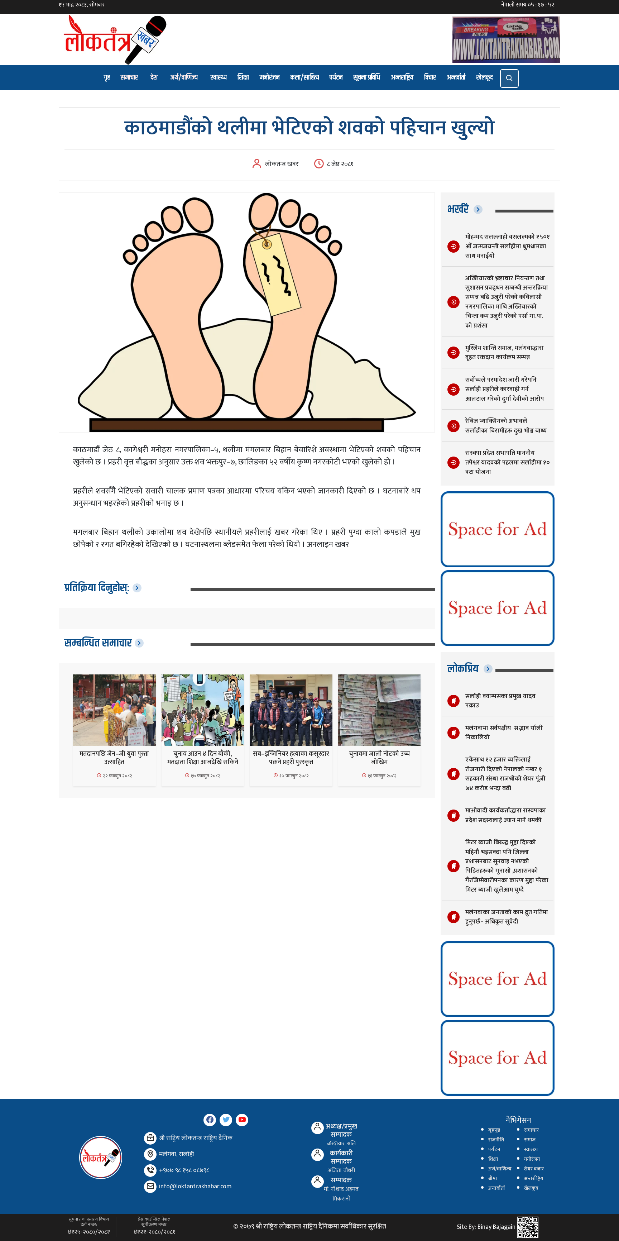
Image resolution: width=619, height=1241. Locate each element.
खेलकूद (484, 77)
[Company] (150, 1138)
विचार (430, 77)
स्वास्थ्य (218, 77)
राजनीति (496, 1140)
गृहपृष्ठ (494, 1130)
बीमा (492, 1178)
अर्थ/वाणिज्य (184, 77)
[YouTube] (242, 1120)
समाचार (129, 77)
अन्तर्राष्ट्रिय (533, 1178)
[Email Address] (150, 1186)
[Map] (150, 1154)
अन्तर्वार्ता (456, 77)
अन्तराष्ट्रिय (402, 77)
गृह (107, 77)
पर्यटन (336, 77)
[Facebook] (209, 1120)
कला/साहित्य (305, 77)
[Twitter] (226, 1120)
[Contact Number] (150, 1170)
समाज (530, 1140)
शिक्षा (243, 77)
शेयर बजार (534, 1169)
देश (154, 77)
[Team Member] (317, 1128)
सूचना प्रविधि (367, 77)
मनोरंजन (270, 77)
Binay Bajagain (496, 1227)
